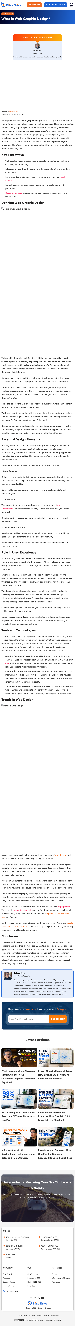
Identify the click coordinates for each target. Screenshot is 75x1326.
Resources (56, 1282)
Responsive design (13, 193)
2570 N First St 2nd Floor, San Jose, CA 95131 (15, 1247)
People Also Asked (7, 14)
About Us (6, 1278)
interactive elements (22, 910)
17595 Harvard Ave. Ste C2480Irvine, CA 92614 (17, 1238)
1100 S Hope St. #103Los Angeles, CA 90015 (50, 1238)
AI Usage (32, 1316)
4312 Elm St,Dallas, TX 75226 (12, 1256)
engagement (64, 906)
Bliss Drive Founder (10, 1274)
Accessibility (55, 1316)
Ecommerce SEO (33, 1278)
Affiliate (39, 1316)
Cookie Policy (22, 1316)
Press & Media (8, 1286)
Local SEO (31, 1286)
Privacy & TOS (31, 1308)
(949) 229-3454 (34, 5)
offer (7, 663)
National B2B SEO (34, 1282)
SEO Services (32, 1274)
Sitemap (48, 1308)
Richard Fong (13, 111)
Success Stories (9, 1282)
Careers (40, 1308)
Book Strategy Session (55, 5)
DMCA (46, 1316)
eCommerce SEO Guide (61, 1278)
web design (60, 855)
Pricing (54, 1274)
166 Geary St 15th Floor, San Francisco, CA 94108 (50, 1247)
